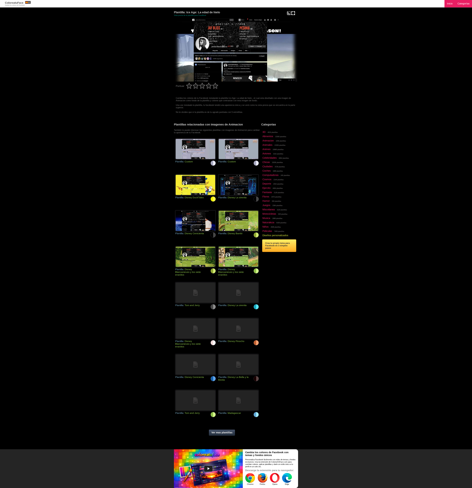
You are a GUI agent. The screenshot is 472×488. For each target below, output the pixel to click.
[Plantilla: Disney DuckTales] (195, 184)
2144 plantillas (278, 180)
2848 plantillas (276, 227)
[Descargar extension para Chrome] (250, 478)
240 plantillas (285, 175)
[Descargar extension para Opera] (275, 478)
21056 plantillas (280, 145)
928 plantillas (283, 214)
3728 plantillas (280, 167)
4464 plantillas (278, 188)
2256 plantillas (281, 141)
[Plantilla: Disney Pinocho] (238, 328)
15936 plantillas (277, 162)
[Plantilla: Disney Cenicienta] (195, 220)
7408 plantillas (279, 231)
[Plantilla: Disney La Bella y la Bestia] (238, 364)
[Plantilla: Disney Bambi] (238, 220)
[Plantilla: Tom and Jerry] (195, 292)
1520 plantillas (282, 210)
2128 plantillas (279, 193)
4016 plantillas (273, 132)
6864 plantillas (284, 158)
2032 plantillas (278, 184)
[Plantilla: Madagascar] (238, 400)
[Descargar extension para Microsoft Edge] (287, 478)
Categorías (463, 3)
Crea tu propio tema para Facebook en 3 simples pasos (277, 245)
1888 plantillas (278, 171)
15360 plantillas (280, 137)
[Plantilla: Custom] (195, 149)
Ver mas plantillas (221, 432)
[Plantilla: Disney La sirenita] (238, 184)
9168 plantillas (281, 223)
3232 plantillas (278, 154)
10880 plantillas (278, 149)
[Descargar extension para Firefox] (262, 478)
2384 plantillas (277, 205)
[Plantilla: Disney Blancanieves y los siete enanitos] (195, 256)
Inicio (450, 3)
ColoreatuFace (15, 3)
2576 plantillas (276, 197)
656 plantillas (276, 201)
